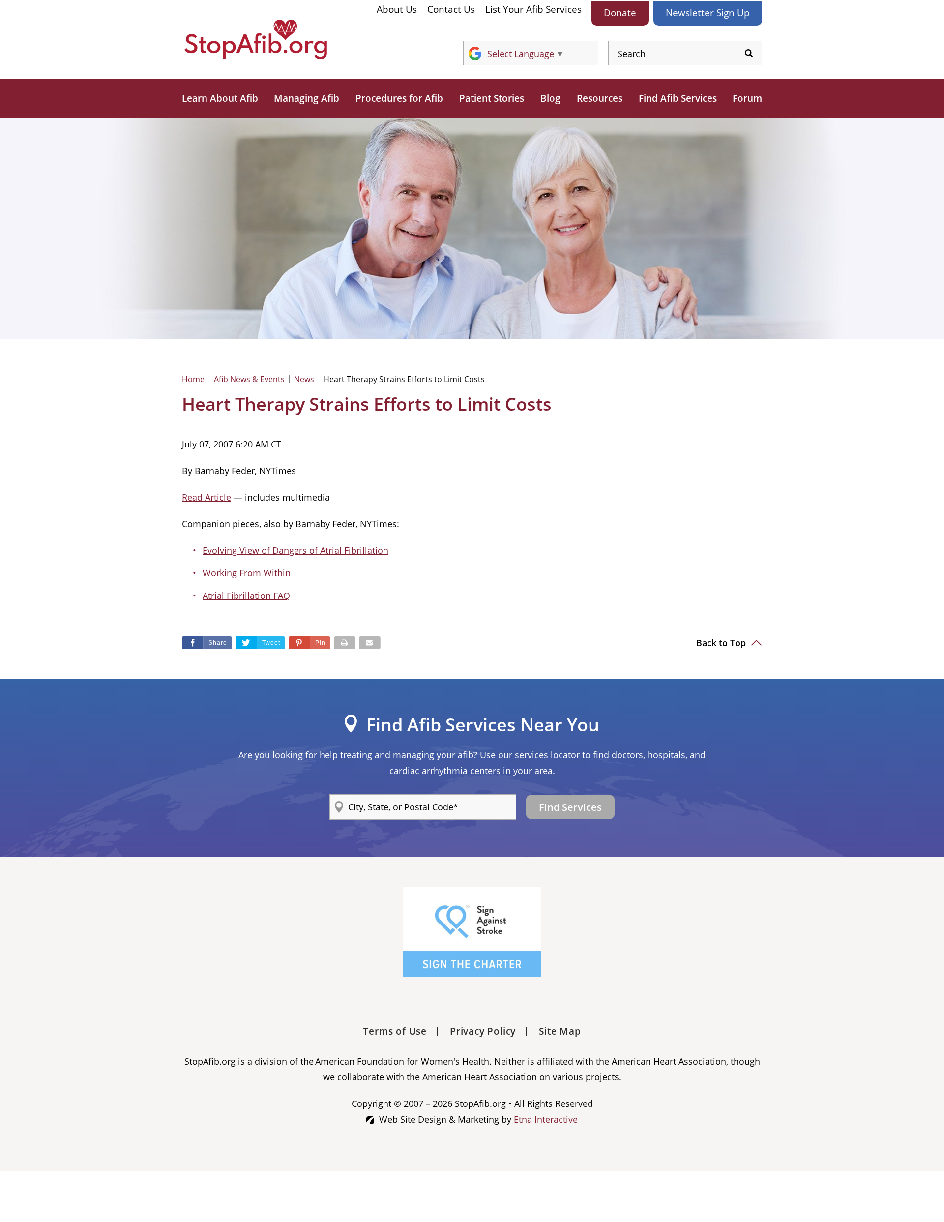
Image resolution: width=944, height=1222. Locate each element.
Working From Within (247, 573)
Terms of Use (395, 1031)
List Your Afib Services (533, 9)
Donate (620, 12)
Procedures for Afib (399, 98)
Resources (599, 98)
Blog (550, 98)
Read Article (206, 497)
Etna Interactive (546, 1119)
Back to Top (722, 643)
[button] (309, 642)
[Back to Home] (255, 39)
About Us (397, 9)
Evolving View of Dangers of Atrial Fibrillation (295, 550)
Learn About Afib (220, 98)
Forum (747, 98)
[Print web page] (344, 642)
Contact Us (451, 9)
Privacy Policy (483, 1031)
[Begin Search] (749, 53)
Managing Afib (306, 98)
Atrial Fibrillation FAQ (246, 595)
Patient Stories (491, 98)
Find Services (570, 807)
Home (193, 379)
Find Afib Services (678, 98)
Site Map (560, 1031)
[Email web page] (370, 642)
